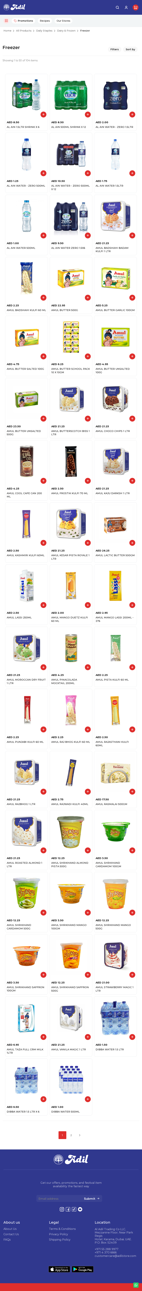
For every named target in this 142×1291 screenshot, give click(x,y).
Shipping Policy (59, 1239)
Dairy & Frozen (66, 30)
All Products (24, 30)
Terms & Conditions (62, 1228)
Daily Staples (44, 30)
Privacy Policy (58, 1234)
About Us (10, 1228)
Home (7, 30)
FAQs (7, 1239)
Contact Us (11, 1234)
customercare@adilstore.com (115, 1255)
